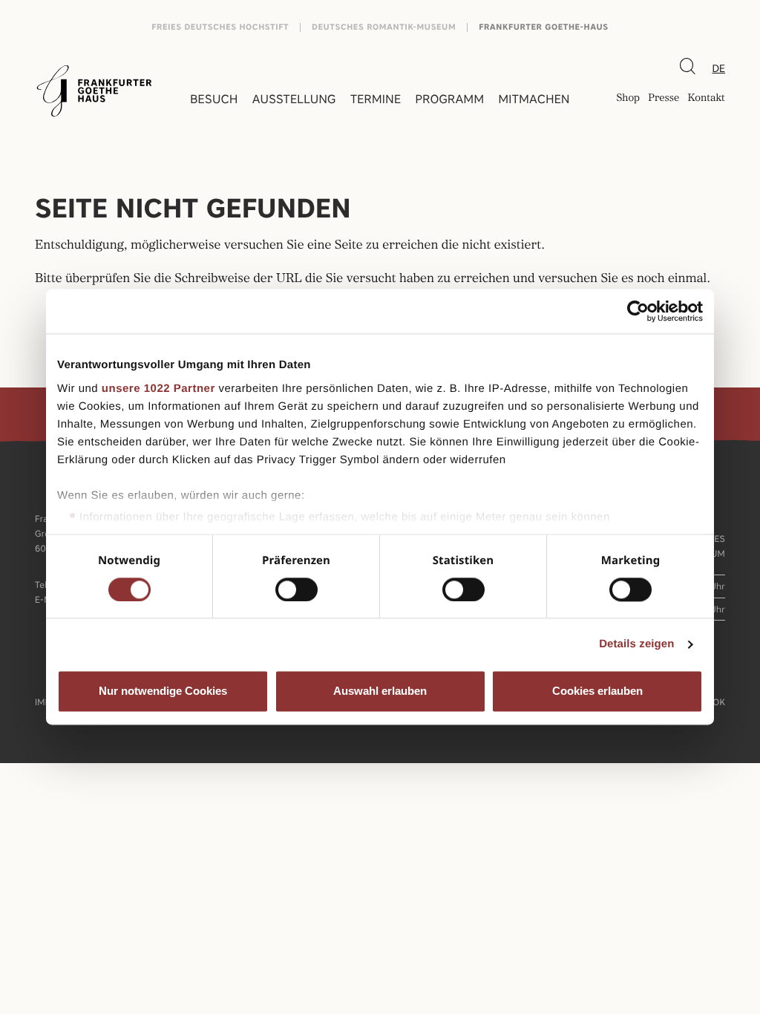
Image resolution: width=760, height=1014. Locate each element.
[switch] (296, 589)
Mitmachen (533, 99)
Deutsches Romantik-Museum (384, 27)
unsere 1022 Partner (158, 388)
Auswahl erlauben (380, 691)
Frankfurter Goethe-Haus (544, 27)
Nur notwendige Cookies (163, 691)
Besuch (214, 99)
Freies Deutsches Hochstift (220, 27)
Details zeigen (636, 644)
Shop (628, 99)
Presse (663, 99)
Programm (450, 99)
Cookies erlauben (597, 691)
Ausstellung (294, 99)
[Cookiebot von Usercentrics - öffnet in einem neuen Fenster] (638, 311)
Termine (375, 99)
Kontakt (706, 99)
